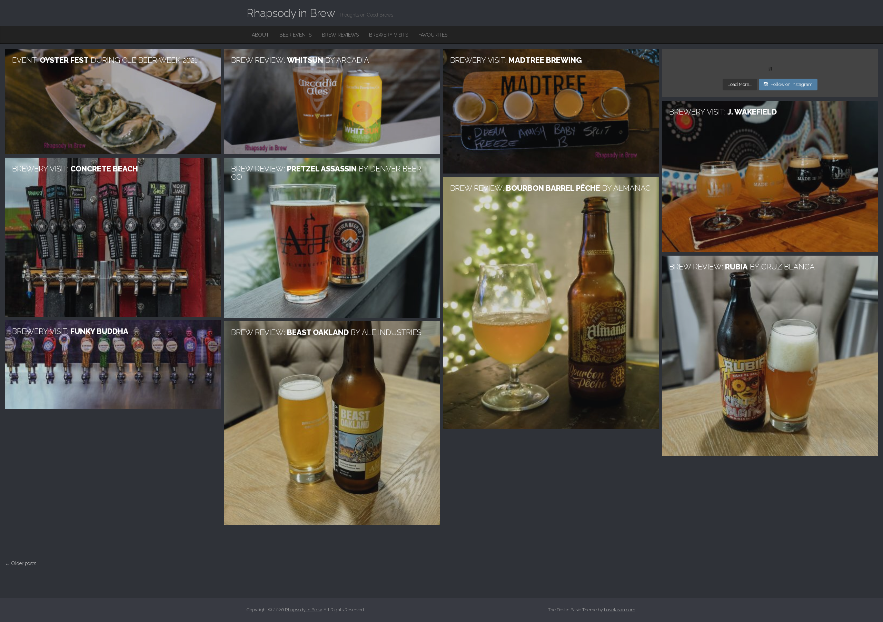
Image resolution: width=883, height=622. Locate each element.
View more (113, 101)
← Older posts (20, 563)
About (260, 35)
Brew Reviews (340, 35)
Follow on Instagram (792, 84)
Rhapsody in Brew (291, 13)
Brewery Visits (388, 35)
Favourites (432, 35)
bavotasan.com (619, 609)
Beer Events (295, 35)
